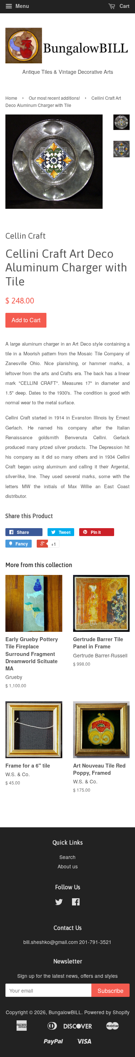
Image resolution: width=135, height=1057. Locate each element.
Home (11, 98)
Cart (124, 5)
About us (68, 866)
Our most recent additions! (54, 98)
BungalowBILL (65, 1012)
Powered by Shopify (107, 1012)
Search (67, 856)
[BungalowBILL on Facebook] (76, 903)
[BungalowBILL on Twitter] (59, 903)
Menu (21, 5)
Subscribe (110, 990)
